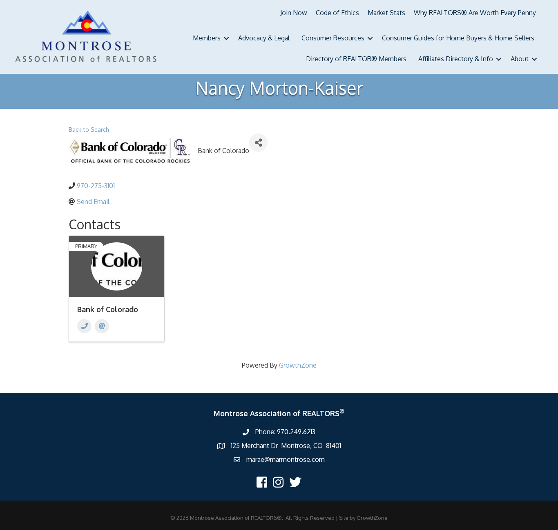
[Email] (102, 326)
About (520, 59)
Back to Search (89, 129)
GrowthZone (298, 365)
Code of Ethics (337, 13)
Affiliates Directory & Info (455, 59)
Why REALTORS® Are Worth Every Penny (475, 13)
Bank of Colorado (107, 309)
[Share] (258, 142)
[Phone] (84, 326)
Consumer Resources (332, 38)
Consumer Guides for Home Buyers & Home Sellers (458, 38)
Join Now (293, 13)
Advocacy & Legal (264, 38)
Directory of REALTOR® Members (356, 59)
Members (207, 38)
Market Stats (386, 13)
